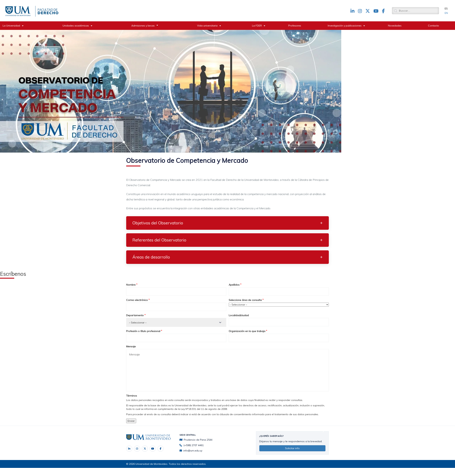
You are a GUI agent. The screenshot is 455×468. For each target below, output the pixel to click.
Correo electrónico (137, 300)
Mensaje (131, 346)
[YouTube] (153, 449)
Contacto (433, 25)
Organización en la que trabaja (247, 331)
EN (446, 13)
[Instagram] (137, 449)
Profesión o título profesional (143, 331)
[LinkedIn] (129, 449)
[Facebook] (160, 449)
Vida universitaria (207, 25)
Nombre (131, 284)
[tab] (227, 223)
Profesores (294, 25)
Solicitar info (292, 448)
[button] (227, 223)
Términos (131, 395)
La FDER (257, 25)
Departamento (135, 315)
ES (446, 8)
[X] (145, 449)
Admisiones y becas (143, 25)
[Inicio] (18, 10)
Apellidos (234, 284)
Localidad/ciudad (239, 315)
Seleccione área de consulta (245, 300)
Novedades (395, 25)
